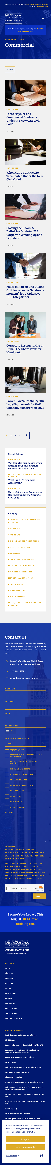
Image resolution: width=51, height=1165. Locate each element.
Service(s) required (14, 750)
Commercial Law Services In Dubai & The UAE (24, 1045)
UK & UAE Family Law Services (17, 1114)
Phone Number (11, 726)
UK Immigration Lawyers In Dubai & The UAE (23, 1119)
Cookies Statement (13, 1018)
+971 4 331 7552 (42, 6)
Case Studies (10, 993)
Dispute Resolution (13, 1077)
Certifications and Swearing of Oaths (21, 1035)
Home (7, 968)
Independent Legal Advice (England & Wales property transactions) (23, 1088)
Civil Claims (10, 1040)
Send (39, 896)
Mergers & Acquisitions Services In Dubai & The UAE (25, 1102)
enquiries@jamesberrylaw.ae (37, 4)
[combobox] (10, 731)
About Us (9, 973)
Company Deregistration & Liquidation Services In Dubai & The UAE (22, 1051)
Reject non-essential (25, 1147)
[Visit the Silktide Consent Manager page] (41, 1155)
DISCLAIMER (10, 847)
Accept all (25, 1139)
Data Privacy (10, 1062)
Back (11, 69)
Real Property (11, 1109)
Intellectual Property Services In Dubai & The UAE (24, 1095)
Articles (8, 998)
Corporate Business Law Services (19, 1057)
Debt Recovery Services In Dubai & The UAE (23, 1067)
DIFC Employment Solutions (17, 1072)
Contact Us (10, 1003)
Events (8, 988)
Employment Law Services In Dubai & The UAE (24, 1082)
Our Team (9, 983)
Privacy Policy (11, 1008)
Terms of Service (12, 1013)
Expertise (9, 978)
